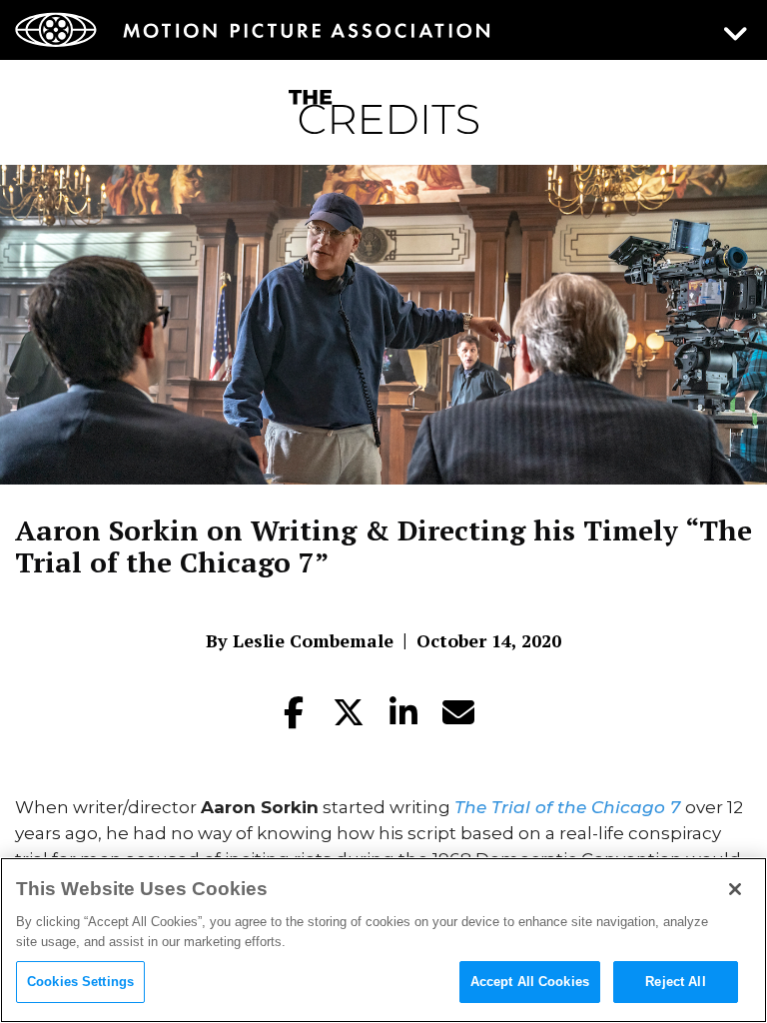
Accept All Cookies (529, 981)
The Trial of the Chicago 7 (567, 807)
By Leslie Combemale (299, 640)
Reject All (675, 981)
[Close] (735, 889)
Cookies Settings (80, 981)
